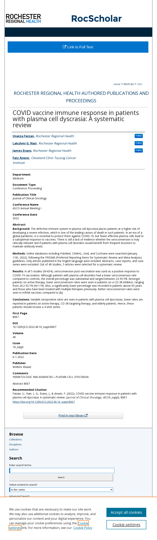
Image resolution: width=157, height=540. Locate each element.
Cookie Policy (82, 528)
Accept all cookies (126, 512)
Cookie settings (126, 524)
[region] (78, 518)
